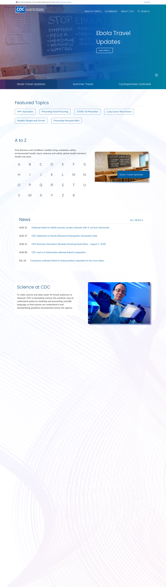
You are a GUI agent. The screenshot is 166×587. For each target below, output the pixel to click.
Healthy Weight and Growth (31, 120)
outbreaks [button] (111, 11)
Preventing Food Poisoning (55, 111)
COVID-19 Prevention (87, 111)
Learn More (104, 50)
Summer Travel (83, 84)
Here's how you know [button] (63, 2)
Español (147, 2)
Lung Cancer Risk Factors (119, 111)
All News (136, 220)
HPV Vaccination (25, 111)
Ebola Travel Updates (31, 84)
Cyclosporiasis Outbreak (135, 84)
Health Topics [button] (93, 11)
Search (145, 11)
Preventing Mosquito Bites (66, 120)
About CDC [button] (127, 11)
